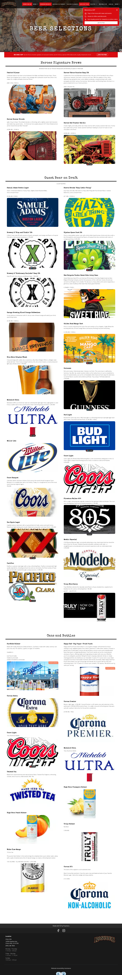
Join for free (102, 55)
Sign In (111, 4)
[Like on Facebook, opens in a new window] (58, 931)
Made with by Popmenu (35, 926)
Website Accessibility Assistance (61, 968)
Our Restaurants (72, 4)
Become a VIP (103, 4)
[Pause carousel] (120, 50)
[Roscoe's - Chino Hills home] (8, 4)
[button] (35, 4)
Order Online (27, 4)
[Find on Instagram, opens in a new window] (63, 931)
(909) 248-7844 (10, 946)
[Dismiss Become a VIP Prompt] (117, 10)
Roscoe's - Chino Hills (104, 939)
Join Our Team (84, 4)
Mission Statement (59, 4)
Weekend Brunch (45, 4)
